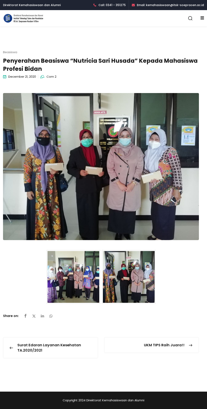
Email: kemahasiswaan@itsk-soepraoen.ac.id (170, 5)
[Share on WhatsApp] (51, 316)
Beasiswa (10, 52)
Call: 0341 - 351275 (112, 5)
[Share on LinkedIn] (42, 316)
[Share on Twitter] (34, 316)
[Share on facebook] (25, 316)
